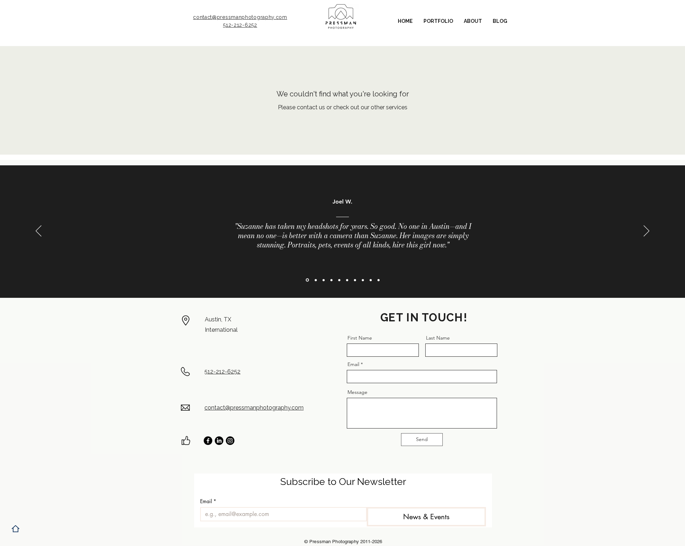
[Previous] (38, 231)
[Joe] (307, 280)
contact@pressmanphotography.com (240, 17)
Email (353, 364)
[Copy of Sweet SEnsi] (316, 280)
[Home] (15, 528)
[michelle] (378, 280)
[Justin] (355, 280)
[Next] (646, 231)
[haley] (363, 280)
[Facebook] (208, 440)
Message (357, 392)
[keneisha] (347, 280)
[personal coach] (339, 280)
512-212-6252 (240, 25)
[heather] (324, 280)
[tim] (371, 280)
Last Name (438, 337)
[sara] (331, 280)
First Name (359, 337)
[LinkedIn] (219, 440)
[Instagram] (230, 440)
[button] (438, 21)
